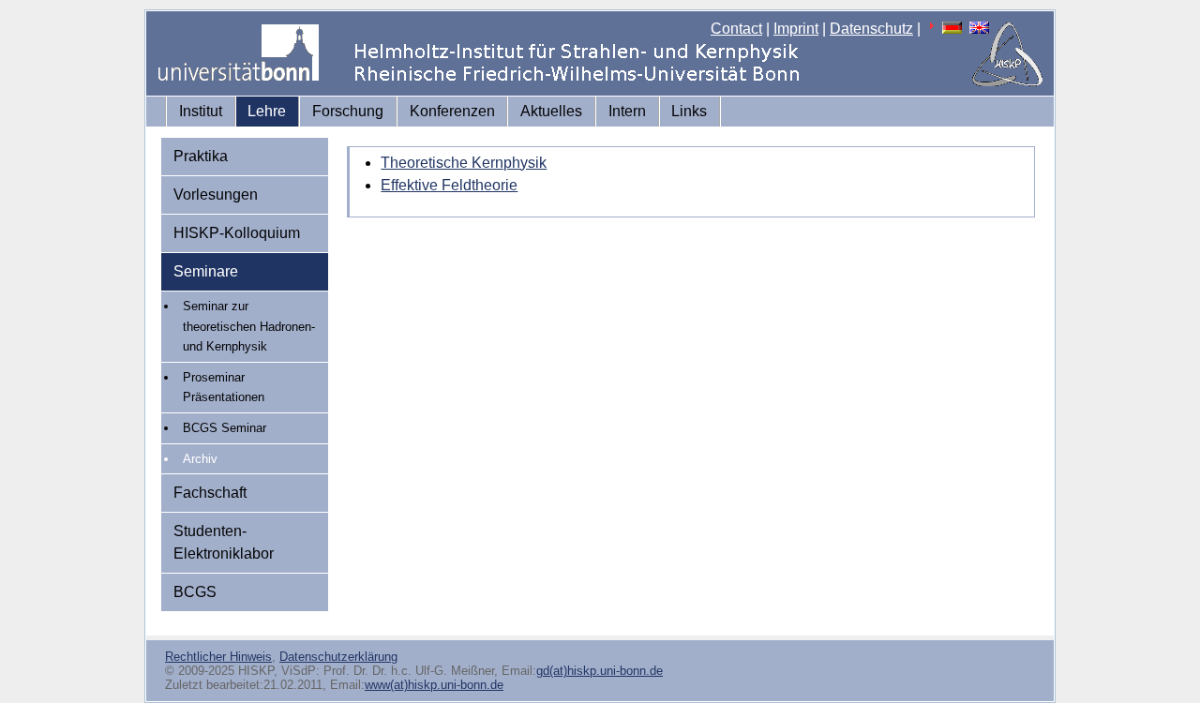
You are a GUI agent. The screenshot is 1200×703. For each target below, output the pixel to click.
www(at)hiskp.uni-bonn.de (434, 685)
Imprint (795, 29)
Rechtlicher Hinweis (218, 657)
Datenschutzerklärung (338, 657)
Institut (200, 111)
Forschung (347, 111)
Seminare (205, 271)
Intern (627, 111)
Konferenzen (452, 111)
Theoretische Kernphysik (464, 163)
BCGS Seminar (224, 428)
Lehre (267, 111)
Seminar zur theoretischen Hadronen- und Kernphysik (249, 326)
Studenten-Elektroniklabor (223, 542)
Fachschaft (210, 493)
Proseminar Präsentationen (223, 387)
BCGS (195, 592)
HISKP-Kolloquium (236, 233)
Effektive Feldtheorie (449, 185)
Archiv (200, 459)
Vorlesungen (215, 194)
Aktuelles (551, 111)
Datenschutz (871, 29)
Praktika (200, 156)
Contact (736, 29)
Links (689, 111)
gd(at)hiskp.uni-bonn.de (599, 671)
